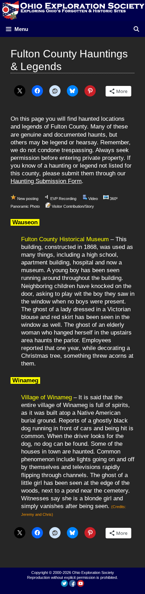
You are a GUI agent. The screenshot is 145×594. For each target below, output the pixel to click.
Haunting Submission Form (46, 181)
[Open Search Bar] (136, 29)
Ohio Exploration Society (93, 572)
